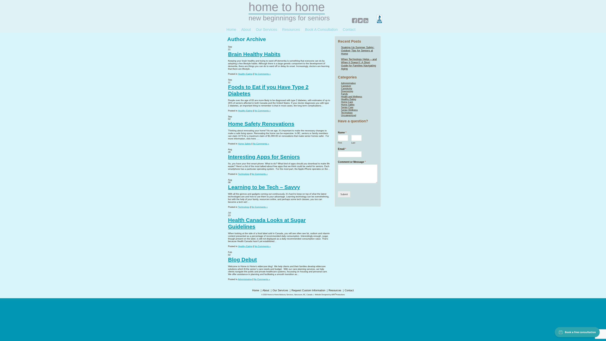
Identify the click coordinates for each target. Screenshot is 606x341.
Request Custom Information (308, 290)
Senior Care (347, 107)
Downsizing (347, 91)
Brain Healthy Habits (254, 54)
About (246, 29)
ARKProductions (338, 295)
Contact (349, 29)
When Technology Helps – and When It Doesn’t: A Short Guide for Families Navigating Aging (359, 64)
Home (231, 29)
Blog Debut (242, 260)
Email (342, 149)
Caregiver (346, 85)
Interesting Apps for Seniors (264, 157)
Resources (291, 29)
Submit (344, 194)
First (340, 143)
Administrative (245, 279)
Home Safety (244, 144)
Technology (244, 174)
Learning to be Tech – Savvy (264, 187)
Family (344, 94)
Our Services (266, 29)
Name (342, 132)
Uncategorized (348, 115)
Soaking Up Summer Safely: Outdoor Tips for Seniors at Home (357, 50)
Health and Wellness (351, 96)
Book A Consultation (321, 29)
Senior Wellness (349, 110)
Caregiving (346, 88)
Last (353, 143)
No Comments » (262, 74)
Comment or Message (352, 162)
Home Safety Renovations (261, 124)
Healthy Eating (245, 74)
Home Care (347, 102)
